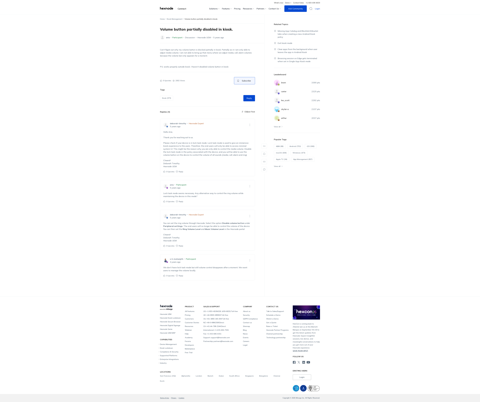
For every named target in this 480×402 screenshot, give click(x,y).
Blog (245, 330)
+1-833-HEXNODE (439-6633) (220, 311)
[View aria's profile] (162, 37)
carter (283, 91)
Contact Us (274, 8)
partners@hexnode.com (218, 341)
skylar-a (285, 109)
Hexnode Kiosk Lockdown (170, 318)
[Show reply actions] (250, 125)
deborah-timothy (178, 123)
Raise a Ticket (272, 326)
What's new (278, 3)
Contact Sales (298, 3)
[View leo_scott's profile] (277, 100)
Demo (287, 3)
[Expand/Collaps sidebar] (264, 146)
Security (246, 315)
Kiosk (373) (166, 98)
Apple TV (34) (281, 159)
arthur (283, 118)
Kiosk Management (174, 19)
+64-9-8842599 (213, 322)
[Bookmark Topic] (264, 153)
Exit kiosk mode (285, 43)
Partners (260, 8)
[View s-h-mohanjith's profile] (165, 260)
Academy (188, 337)
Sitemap (246, 326)
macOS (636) (281, 153)
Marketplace (190, 349)
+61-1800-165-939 (216, 319)
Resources (247, 8)
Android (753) (295, 146)
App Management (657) (302, 159)
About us (246, 311)
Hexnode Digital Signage (170, 325)
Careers (246, 341)
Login (317, 8)
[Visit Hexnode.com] (168, 8)
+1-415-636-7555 (216, 330)
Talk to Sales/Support (275, 311)
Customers (189, 319)
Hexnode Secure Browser (170, 322)
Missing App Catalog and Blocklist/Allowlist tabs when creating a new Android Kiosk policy (298, 34)
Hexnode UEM (204, 37)
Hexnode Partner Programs (277, 330)
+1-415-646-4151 (212, 334)
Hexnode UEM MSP (168, 333)
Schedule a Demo (273, 315)
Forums (188, 341)
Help (187, 334)
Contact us (247, 322)
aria (168, 37)
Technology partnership (276, 337)
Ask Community (295, 8)
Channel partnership (274, 334)
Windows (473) (299, 153)
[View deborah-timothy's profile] (165, 125)
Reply (249, 98)
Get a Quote (271, 322)
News (245, 334)
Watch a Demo (272, 319)
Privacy (174, 398)
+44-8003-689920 (215, 315)
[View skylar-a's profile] (277, 109)
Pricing (237, 8)
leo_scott (285, 100)
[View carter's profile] (277, 91)
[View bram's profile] (277, 82)
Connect (182, 9)
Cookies (181, 398)
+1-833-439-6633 (313, 3)
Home (162, 19)
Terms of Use (164, 398)
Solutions (213, 8)
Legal (245, 345)
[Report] (264, 169)
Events (245, 337)
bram (283, 82)
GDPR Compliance (250, 319)
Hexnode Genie (166, 329)
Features (226, 8)
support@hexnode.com (216, 337)
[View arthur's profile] (277, 118)
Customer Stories (192, 322)
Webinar (188, 330)
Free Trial (188, 352)
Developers (189, 345)
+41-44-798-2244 (214, 326)
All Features (189, 311)
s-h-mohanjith (176, 259)
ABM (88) (279, 146)
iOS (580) (310, 146)
